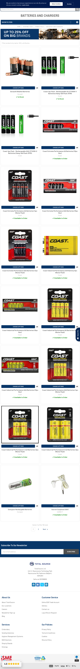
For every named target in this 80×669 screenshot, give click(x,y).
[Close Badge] (21, 661)
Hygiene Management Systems (12, 636)
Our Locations (6, 606)
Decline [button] (69, 4)
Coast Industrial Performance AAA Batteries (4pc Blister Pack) (60, 391)
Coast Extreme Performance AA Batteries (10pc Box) (60, 152)
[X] (42, 584)
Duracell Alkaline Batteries (20, 91)
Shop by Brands (7, 643)
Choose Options (18, 88)
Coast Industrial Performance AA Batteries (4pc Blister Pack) (60, 331)
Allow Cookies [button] (56, 4)
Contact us (45, 609)
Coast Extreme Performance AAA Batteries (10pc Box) (60, 212)
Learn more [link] (25, 5)
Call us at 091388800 (40, 579)
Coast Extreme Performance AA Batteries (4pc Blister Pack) (20, 212)
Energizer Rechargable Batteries (20, 509)
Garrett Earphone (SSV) (60, 509)
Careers (4, 609)
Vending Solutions (8, 633)
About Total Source (8, 602)
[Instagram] (34, 584)
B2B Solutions (6, 640)
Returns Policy (47, 640)
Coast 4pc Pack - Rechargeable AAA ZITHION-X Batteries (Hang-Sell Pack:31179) (20, 152)
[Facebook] (38, 584)
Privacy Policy (46, 629)
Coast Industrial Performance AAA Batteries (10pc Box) (20, 391)
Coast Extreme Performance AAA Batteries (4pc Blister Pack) (20, 272)
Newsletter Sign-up (8, 613)
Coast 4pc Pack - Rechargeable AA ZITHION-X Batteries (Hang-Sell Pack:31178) (60, 92)
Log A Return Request (49, 613)
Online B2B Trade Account (50, 602)
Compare (37, 87)
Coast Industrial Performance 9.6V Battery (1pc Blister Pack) (60, 272)
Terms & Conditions (48, 633)
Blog (3, 616)
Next (44, 529)
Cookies (44, 636)
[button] (77, 22)
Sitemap (5, 647)
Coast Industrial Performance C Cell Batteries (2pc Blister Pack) (20, 451)
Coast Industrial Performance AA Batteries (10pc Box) (20, 331)
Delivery (44, 606)
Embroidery (6, 629)
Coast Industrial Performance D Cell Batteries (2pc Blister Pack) (60, 451)
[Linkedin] (46, 584)
